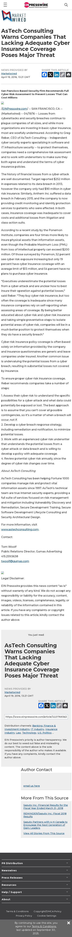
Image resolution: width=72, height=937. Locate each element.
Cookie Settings (46, 915)
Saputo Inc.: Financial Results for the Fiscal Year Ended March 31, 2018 (45, 807)
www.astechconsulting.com (20, 529)
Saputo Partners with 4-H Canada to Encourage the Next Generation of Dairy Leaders (45, 825)
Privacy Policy (24, 915)
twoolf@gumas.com (15, 561)
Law (18, 732)
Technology (29, 732)
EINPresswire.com (14, 108)
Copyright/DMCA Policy (47, 911)
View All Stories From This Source (43, 833)
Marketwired (9, 73)
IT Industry (37, 729)
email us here (31, 785)
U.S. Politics (45, 732)
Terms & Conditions (17, 911)
